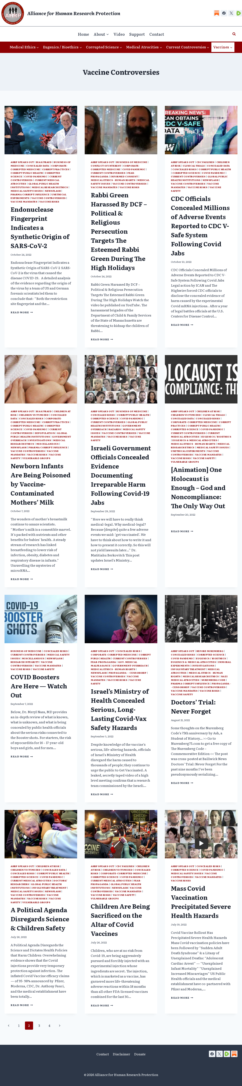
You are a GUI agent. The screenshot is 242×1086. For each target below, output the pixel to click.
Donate (140, 1054)
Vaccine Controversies (48, 198)
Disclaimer (121, 1054)
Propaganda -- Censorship (127, 672)
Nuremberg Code (213, 680)
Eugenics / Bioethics (216, 436)
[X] (231, 13)
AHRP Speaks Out (22, 162)
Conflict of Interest (106, 165)
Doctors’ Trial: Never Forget (193, 706)
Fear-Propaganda (103, 662)
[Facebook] (224, 13)
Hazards (115, 429)
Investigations (39, 440)
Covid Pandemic (35, 176)
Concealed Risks (184, 169)
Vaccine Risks (49, 201)
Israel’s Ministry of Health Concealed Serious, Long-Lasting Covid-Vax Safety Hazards (120, 709)
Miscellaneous (47, 443)
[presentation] (41, 130)
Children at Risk (208, 411)
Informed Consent (124, 176)
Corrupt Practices (55, 169)
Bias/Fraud (44, 162)
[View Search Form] (234, 34)
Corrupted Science (186, 173)
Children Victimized (34, 415)
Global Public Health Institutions (199, 178)
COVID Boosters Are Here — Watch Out (39, 685)
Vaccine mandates (24, 201)
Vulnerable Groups (36, 458)
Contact (156, 34)
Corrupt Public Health (27, 173)
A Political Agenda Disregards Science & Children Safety (40, 918)
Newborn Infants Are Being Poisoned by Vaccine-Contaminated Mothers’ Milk (41, 484)
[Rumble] (239, 13)
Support (137, 34)
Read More (22, 312)
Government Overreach (129, 665)
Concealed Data (37, 165)
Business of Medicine (131, 162)
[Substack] (216, 13)
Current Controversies (108, 173)
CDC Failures (205, 162)
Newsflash (53, 190)
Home (83, 34)
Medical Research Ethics (50, 187)
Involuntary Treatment (188, 669)
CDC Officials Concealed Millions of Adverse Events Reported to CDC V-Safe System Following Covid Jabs (200, 225)
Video (119, 34)
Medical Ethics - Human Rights (113, 180)
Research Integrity (25, 662)
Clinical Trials (194, 165)
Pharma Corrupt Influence (30, 194)
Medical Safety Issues (27, 190)
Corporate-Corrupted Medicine (39, 167)
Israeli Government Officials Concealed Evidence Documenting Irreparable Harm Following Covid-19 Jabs (121, 475)
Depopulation (45, 433)
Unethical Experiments (188, 451)
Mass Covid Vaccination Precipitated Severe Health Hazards (201, 902)
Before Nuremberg (209, 651)
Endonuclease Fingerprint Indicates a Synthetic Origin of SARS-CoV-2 (40, 227)
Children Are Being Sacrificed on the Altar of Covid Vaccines (120, 919)
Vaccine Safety (204, 458)
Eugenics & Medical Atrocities (194, 440)
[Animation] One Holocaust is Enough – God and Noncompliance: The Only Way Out (198, 487)
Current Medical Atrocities (195, 434)
